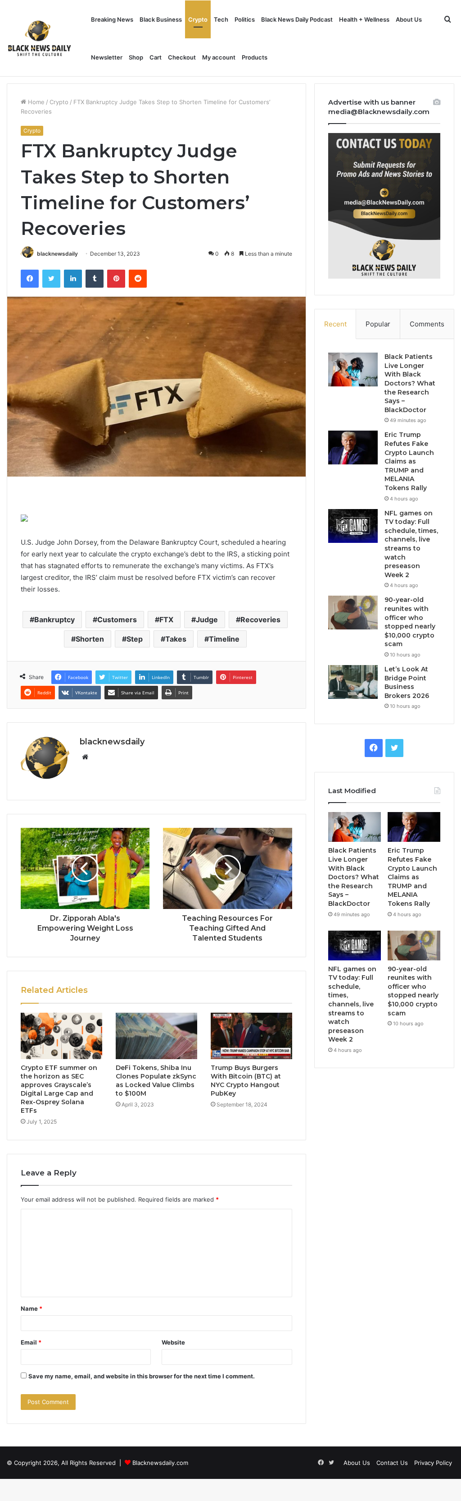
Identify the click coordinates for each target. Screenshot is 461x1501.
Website (173, 1342)
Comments (427, 324)
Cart (155, 57)
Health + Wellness (364, 19)
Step (135, 638)
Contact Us (392, 1462)
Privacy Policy (433, 1462)
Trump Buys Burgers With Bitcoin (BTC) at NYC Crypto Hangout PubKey (246, 1080)
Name (31, 1308)
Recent (335, 324)
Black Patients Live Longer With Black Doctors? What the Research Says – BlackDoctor (409, 383)
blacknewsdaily (57, 253)
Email (31, 1342)
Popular (378, 324)
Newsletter (106, 57)
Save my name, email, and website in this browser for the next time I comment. (141, 1376)
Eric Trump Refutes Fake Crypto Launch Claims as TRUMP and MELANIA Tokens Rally (409, 461)
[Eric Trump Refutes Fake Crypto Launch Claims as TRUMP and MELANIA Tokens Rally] (353, 447)
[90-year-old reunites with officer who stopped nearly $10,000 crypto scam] (353, 612)
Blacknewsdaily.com (160, 1462)
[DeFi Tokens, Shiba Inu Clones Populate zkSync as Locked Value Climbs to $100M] (156, 1036)
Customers (117, 619)
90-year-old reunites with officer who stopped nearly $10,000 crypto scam (409, 622)
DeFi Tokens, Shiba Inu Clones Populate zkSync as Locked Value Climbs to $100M (156, 1080)
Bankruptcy (54, 619)
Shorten (90, 638)
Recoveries (260, 619)
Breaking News (112, 19)
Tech (221, 19)
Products (254, 57)
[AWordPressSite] (39, 38)
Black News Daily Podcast (297, 19)
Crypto (198, 19)
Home (35, 102)
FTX (166, 619)
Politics (245, 19)
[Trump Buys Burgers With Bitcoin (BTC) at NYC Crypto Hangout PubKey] (251, 1036)
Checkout (182, 57)
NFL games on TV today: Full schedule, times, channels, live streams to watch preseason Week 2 (411, 544)
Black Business (161, 19)
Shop (136, 57)
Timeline (224, 638)
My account (218, 57)
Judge (207, 619)
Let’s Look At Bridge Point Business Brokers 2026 (406, 682)
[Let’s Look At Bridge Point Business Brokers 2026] (353, 682)
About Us (409, 19)
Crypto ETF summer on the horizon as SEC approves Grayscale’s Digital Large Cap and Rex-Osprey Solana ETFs (59, 1089)
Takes (175, 638)
